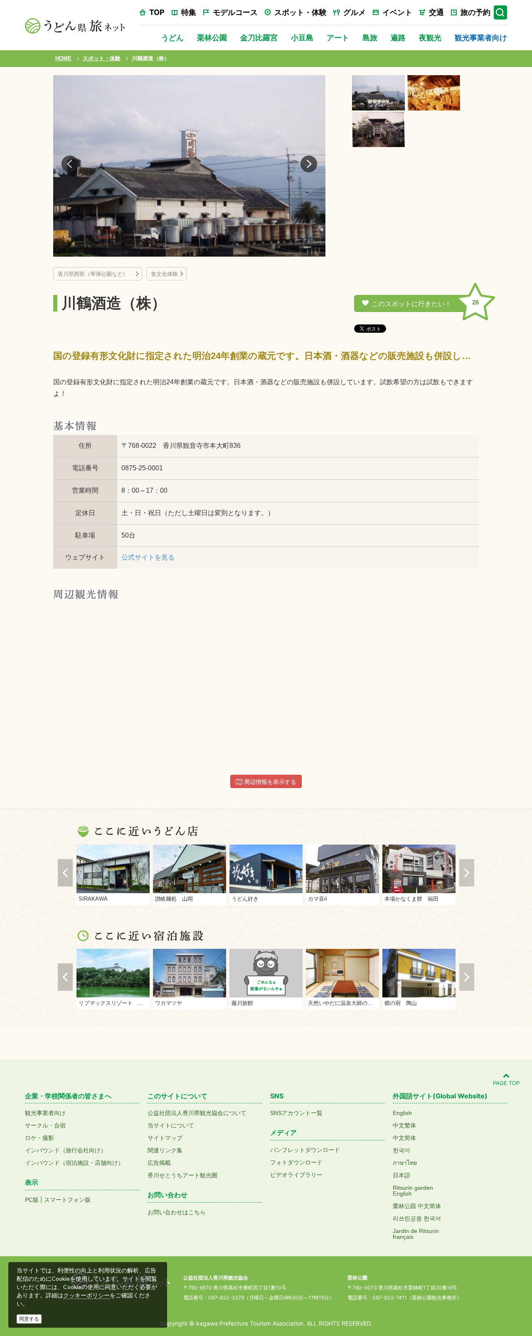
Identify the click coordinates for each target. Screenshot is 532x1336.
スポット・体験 (300, 12)
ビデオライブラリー (296, 1174)
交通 (436, 12)
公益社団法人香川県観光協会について (197, 1113)
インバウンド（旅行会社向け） (65, 1150)
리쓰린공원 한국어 (417, 1218)
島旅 (369, 37)
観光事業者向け (481, 37)
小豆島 (302, 37)
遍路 (398, 37)
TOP (157, 12)
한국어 (401, 1150)
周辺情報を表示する (269, 782)
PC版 (32, 1199)
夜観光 (430, 37)
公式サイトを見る (148, 557)
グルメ (354, 12)
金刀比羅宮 (259, 37)
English (402, 1113)
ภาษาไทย (405, 1162)
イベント (397, 12)
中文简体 (404, 1138)
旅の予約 (475, 12)
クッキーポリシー (86, 1295)
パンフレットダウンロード (305, 1150)
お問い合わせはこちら (177, 1212)
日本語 (401, 1175)
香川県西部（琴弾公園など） (95, 274)
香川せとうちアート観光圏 (182, 1175)
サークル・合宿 (45, 1125)
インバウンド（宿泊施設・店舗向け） (74, 1162)
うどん (172, 37)
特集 (188, 12)
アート (338, 37)
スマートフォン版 (67, 1199)
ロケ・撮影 (39, 1138)
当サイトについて (171, 1125)
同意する (29, 1319)
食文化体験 (164, 274)
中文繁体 (404, 1125)
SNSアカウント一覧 (296, 1113)
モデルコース (235, 12)
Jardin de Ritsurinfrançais (416, 1234)
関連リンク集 (165, 1150)
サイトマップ (165, 1138)
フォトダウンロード (296, 1162)
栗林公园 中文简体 (417, 1206)
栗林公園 (212, 37)
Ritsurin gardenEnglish (413, 1190)
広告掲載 (159, 1162)
